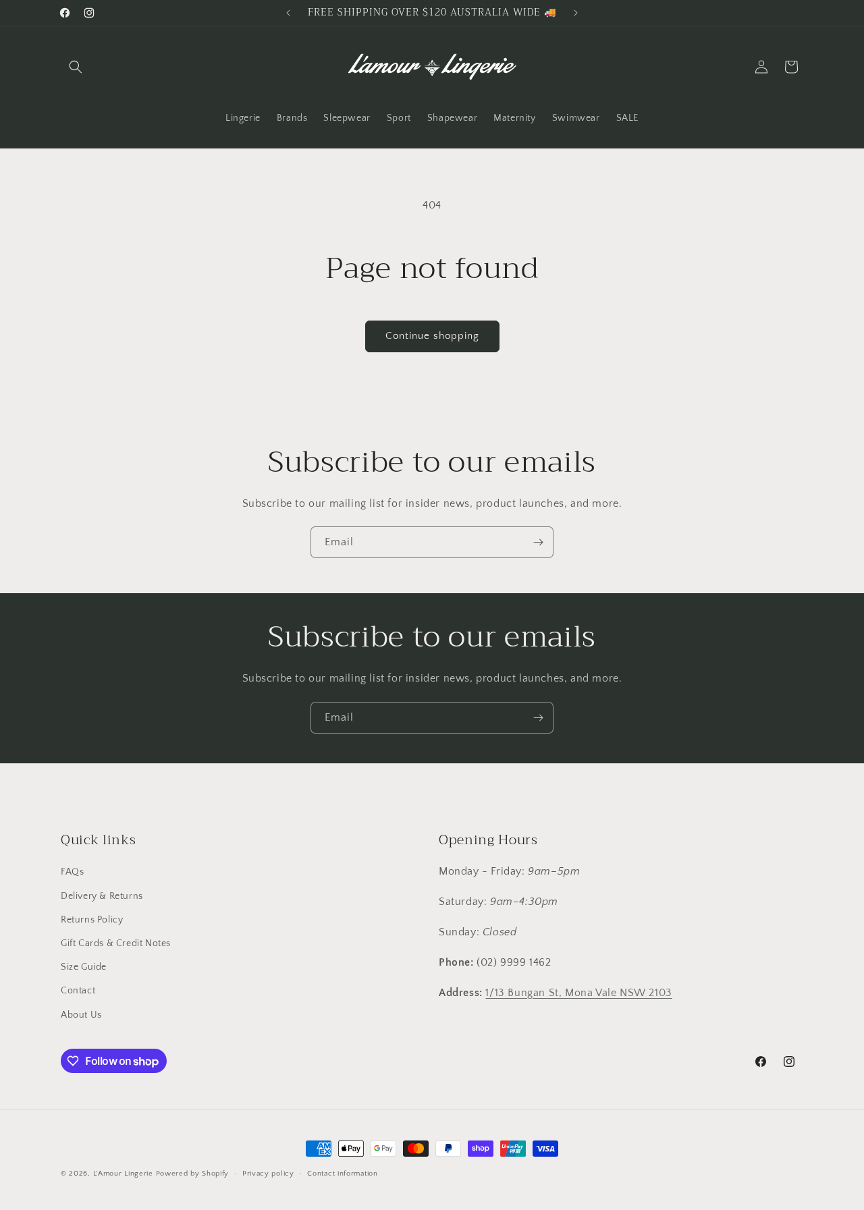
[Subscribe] (538, 542)
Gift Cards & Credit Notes (116, 943)
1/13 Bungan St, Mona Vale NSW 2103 (578, 993)
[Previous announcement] (288, 13)
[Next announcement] (576, 13)
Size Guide (84, 967)
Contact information (342, 1174)
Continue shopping (432, 335)
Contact (78, 990)
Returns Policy (92, 919)
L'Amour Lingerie (123, 1174)
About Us (81, 1015)
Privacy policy (268, 1174)
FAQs (72, 872)
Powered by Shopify (193, 1174)
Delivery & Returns (102, 896)
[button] (75, 67)
